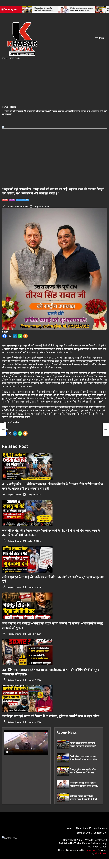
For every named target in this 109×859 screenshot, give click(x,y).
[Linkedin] (15, 336)
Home (69, 828)
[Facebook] (4, 336)
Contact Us (99, 832)
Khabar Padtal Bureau (18, 206)
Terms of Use (82, 832)
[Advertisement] (54, 83)
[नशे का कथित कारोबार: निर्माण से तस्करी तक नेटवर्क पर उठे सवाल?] (63, 744)
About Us (81, 828)
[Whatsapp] (20, 336)
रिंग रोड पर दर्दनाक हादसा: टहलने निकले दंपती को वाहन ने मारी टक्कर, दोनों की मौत (58, 9)
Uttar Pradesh (22, 200)
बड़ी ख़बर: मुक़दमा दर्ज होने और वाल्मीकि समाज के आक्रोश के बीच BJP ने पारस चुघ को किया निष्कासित (95, 9)
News (12, 200)
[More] (25, 336)
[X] (9, 336)
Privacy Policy (97, 828)
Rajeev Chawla (14, 494)
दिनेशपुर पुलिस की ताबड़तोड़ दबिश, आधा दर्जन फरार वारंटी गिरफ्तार (83, 771)
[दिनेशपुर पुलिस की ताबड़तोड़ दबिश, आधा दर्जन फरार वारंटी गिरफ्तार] (63, 771)
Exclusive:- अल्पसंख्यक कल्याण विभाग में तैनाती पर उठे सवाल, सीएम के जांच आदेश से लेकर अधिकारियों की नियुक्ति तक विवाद (84, 758)
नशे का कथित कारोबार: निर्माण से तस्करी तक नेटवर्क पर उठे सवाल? (83, 744)
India (5, 200)
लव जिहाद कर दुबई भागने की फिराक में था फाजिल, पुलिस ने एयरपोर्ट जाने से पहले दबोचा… (52, 716)
